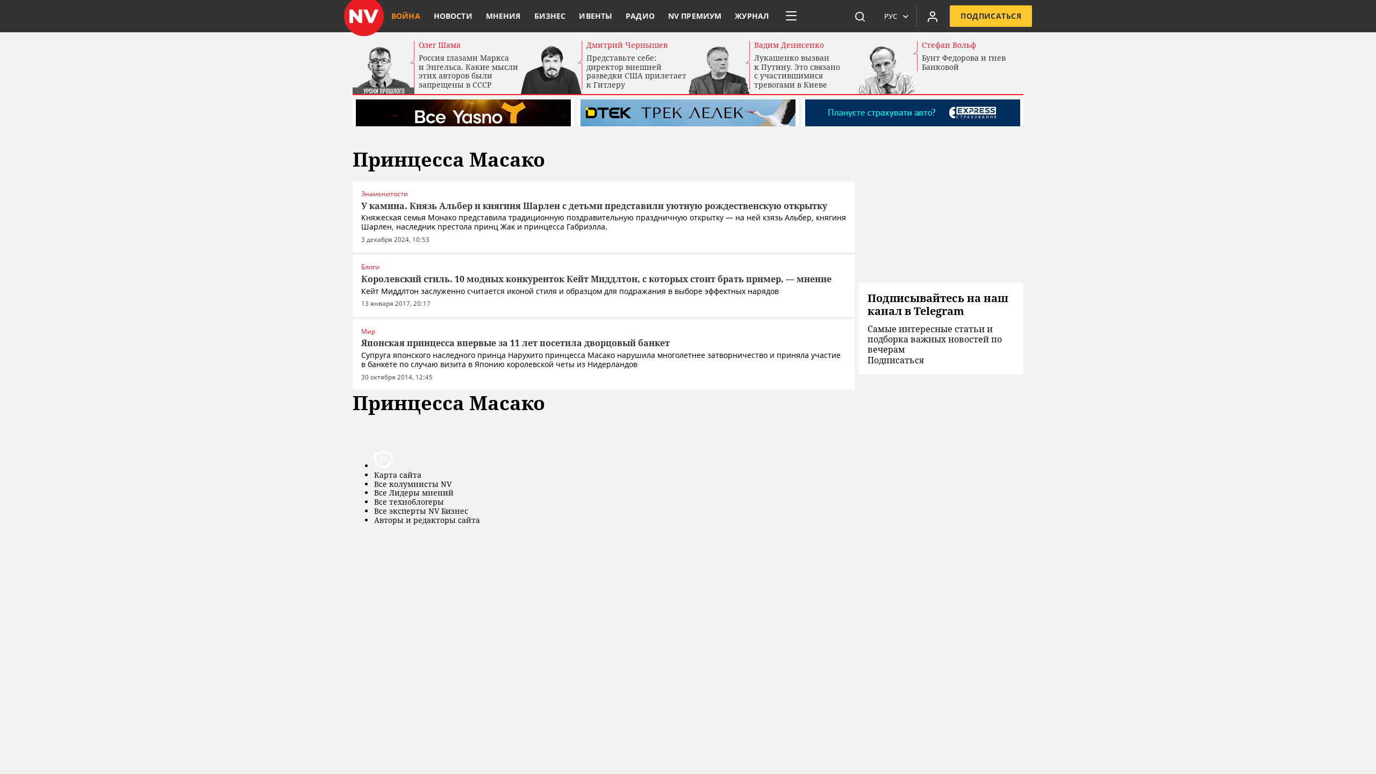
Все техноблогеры (409, 502)
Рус (890, 16)
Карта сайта (397, 475)
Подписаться (991, 16)
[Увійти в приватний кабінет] (932, 16)
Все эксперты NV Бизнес (421, 511)
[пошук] (860, 16)
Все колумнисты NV (413, 484)
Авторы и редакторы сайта (427, 520)
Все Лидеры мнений (414, 493)
